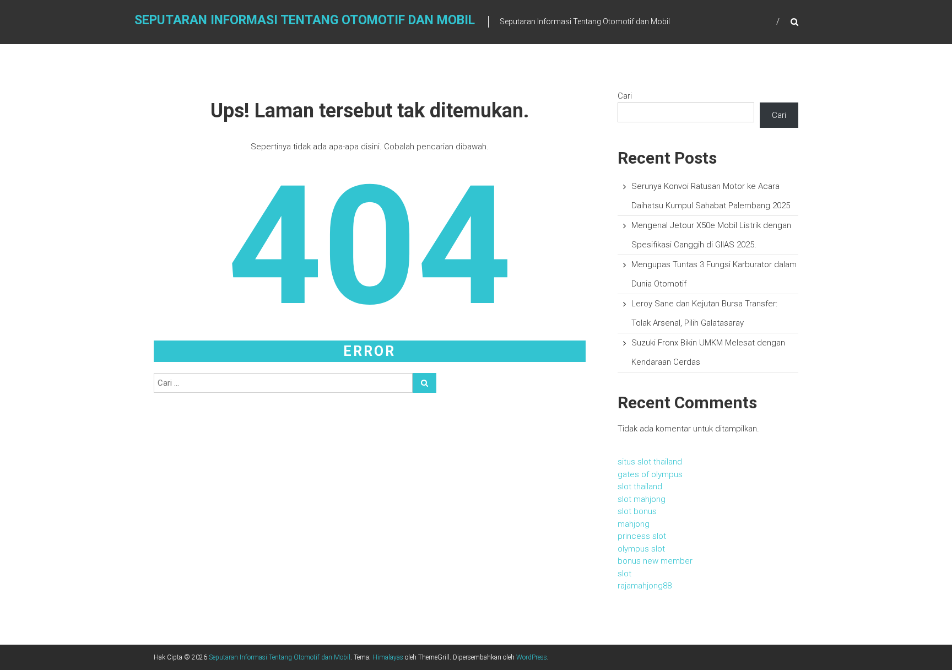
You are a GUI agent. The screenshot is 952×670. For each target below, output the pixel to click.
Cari (625, 96)
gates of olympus (650, 474)
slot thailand (640, 486)
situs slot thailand (650, 462)
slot (624, 574)
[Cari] (424, 383)
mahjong (634, 524)
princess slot (642, 536)
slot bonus (637, 511)
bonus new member (655, 561)
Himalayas (387, 657)
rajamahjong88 (645, 586)
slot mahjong (642, 499)
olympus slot (641, 549)
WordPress (531, 657)
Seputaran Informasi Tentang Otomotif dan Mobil (304, 20)
